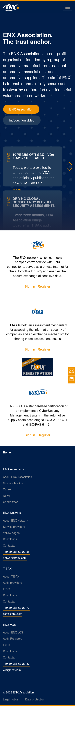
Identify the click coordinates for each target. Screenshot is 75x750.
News (6, 496)
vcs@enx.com (12, 670)
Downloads (10, 539)
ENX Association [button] (21, 109)
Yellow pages (11, 533)
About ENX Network (15, 520)
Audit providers (12, 583)
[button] (69, 163)
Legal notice (10, 699)
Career (7, 489)
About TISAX (11, 576)
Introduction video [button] (21, 120)
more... (18, 189)
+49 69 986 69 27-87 (16, 663)
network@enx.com (15, 558)
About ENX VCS (13, 632)
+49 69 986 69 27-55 (16, 552)
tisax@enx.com (12, 614)
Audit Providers (12, 638)
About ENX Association (17, 477)
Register (44, 286)
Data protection (35, 699)
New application (13, 483)
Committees (10, 502)
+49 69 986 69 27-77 (16, 608)
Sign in (30, 286)
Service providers (14, 527)
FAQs (6, 589)
